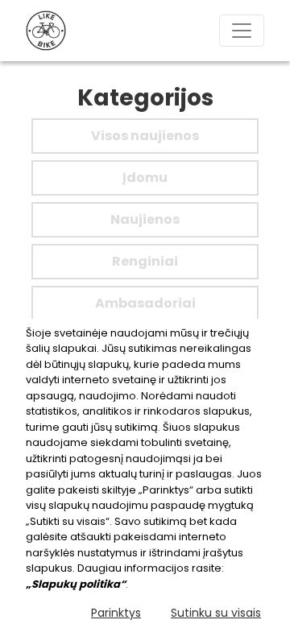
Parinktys (116, 613)
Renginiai (145, 261)
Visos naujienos (145, 135)
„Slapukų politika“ (76, 584)
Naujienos (145, 219)
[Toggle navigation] (241, 30)
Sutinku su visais (216, 613)
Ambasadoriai (145, 303)
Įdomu (145, 177)
